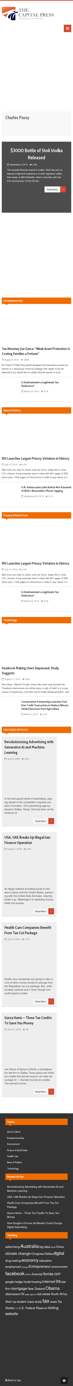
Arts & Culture (14, 1131)
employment (13, 1266)
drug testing (13, 1260)
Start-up (10, 1301)
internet (48, 1281)
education (45, 1260)
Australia (29, 1245)
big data (45, 1247)
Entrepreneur (40, 1266)
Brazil (53, 1247)
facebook (14, 1273)
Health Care (12, 1156)
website (11, 1313)
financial (37, 1274)
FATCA (28, 1274)
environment (59, 1266)
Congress (37, 1253)
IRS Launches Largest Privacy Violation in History (35, 458)
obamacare (12, 1294)
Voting (53, 1307)
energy (25, 1267)
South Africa (59, 1294)
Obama (53, 1288)
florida (48, 1273)
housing (36, 1281)
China (60, 1247)
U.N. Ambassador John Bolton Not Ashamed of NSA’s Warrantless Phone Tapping (46, 489)
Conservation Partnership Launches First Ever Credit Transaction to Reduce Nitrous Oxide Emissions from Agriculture (45, 705)
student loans (25, 1301)
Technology (13, 1168)
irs (58, 1280)
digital (58, 1253)
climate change (18, 1253)
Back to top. (14, 1380)
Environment (13, 1144)
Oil (22, 1294)
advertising (12, 1247)
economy (29, 1260)
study (38, 1301)
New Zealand (36, 1288)
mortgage (19, 1288)
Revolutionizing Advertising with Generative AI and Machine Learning (29, 747)
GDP (57, 1274)
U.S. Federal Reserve (33, 1308)
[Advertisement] (36, 68)
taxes (53, 1301)
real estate (43, 1294)
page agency (30, 1294)
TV (16, 1308)
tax (46, 1300)
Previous (7, 177)
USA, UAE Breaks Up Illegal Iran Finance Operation (36, 1197)
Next (65, 177)
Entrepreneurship (15, 1138)
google (9, 1281)
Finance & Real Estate (17, 1150)
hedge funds (23, 1281)
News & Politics (14, 1162)
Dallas (48, 1253)
